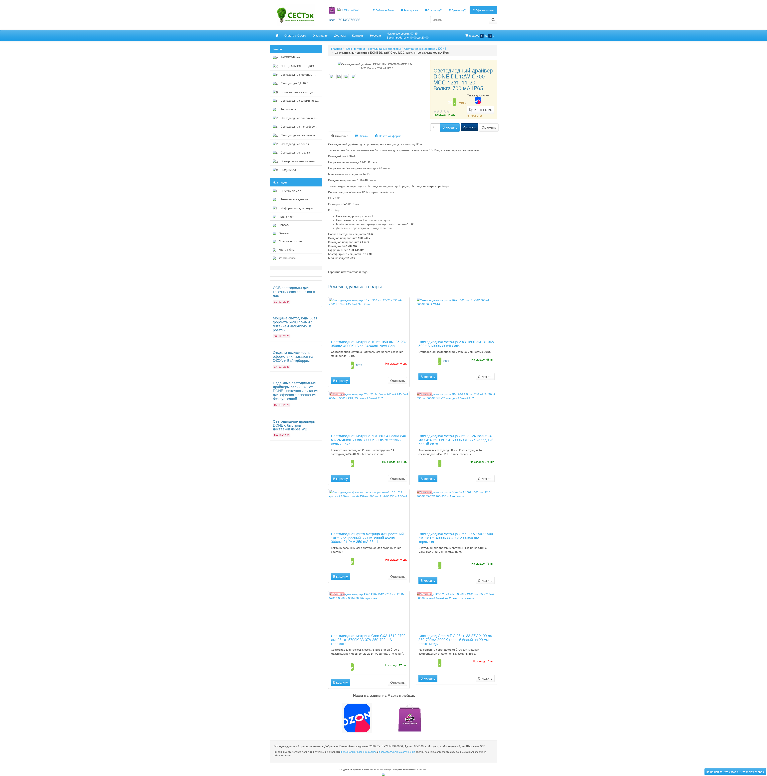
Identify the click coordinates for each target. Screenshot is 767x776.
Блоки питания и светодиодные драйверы (301, 92)
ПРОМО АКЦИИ (290, 190)
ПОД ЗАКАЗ (288, 170)
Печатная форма (389, 136)
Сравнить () (458, 10)
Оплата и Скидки (295, 35)
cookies (372, 751)
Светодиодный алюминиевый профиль (301, 100)
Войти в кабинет (384, 10)
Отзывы (284, 233)
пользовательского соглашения (397, 751)
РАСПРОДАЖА (290, 57)
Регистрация (410, 10)
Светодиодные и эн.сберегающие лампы (301, 126)
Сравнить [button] (469, 127)
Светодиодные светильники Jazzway (301, 135)
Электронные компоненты (297, 161)
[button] (383, 718)
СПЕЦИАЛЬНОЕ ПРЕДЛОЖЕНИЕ (301, 66)
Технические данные (294, 199)
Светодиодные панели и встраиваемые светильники (301, 118)
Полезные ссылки (290, 241)
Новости (375, 35)
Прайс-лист (286, 216)
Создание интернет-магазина (354, 769)
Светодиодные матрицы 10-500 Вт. (301, 74)
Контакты (358, 35)
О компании (320, 35)
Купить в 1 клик (480, 109)
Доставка (340, 35)
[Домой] (277, 35)
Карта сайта (286, 249)
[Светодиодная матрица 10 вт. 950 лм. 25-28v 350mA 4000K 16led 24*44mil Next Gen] (369, 317)
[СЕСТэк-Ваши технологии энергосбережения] (296, 14)
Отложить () (434, 10)
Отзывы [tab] (363, 136)
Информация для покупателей (300, 208)
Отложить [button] (489, 127)
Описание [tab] (341, 136)
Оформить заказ (484, 10)
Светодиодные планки (295, 152)
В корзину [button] (450, 127)
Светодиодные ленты (294, 144)
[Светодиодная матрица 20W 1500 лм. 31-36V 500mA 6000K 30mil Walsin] (456, 317)
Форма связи (287, 258)
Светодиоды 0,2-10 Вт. (295, 83)
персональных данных (354, 751)
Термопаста (288, 109)
